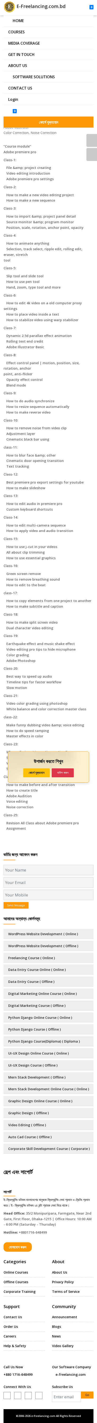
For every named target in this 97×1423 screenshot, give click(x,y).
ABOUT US (17, 65)
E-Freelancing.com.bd (40, 6)
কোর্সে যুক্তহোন (48, 122)
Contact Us (13, 1317)
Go (87, 1395)
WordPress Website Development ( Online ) (43, 934)
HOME (18, 20)
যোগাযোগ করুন (17, 1247)
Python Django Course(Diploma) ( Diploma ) (44, 1041)
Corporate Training (20, 1291)
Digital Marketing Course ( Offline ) (36, 1005)
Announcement (64, 1317)
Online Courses (16, 1272)
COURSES (16, 32)
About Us (59, 1272)
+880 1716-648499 (18, 1374)
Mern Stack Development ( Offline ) (36, 1077)
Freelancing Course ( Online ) (31, 958)
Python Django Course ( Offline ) (34, 1029)
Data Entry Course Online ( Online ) (37, 969)
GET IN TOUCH (21, 54)
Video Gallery (63, 1346)
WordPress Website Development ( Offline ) (43, 946)
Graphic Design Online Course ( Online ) (40, 1101)
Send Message (16, 905)
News (56, 1336)
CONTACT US (20, 88)
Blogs (56, 1326)
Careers (10, 1336)
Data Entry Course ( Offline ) (31, 981)
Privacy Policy (63, 1282)
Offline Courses (16, 1282)
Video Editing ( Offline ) (27, 1125)
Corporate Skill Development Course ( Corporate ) (49, 1148)
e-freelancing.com (70, 1374)
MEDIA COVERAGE (24, 43)
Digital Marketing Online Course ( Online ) (42, 993)
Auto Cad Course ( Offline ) (30, 1137)
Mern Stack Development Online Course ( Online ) (48, 1089)
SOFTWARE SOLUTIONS (34, 76)
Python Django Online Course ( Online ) (40, 1017)
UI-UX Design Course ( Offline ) (32, 1065)
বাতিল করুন (63, 772)
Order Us (11, 1326)
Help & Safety (15, 1346)
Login (13, 99)
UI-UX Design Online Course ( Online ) (38, 1053)
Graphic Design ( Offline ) (28, 1113)
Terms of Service (66, 1291)
